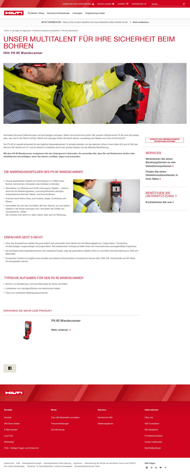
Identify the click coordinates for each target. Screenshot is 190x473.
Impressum (77, 463)
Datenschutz (9, 463)
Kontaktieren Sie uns (159, 202)
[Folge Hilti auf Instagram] (151, 467)
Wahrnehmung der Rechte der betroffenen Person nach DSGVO (110, 463)
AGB (18, 463)
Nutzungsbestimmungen (32, 463)
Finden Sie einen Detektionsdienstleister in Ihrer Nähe (162, 175)
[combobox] (168, 4)
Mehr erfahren (60, 329)
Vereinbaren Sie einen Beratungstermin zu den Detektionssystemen (161, 162)
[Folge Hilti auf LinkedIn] (156, 467)
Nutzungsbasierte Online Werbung (57, 463)
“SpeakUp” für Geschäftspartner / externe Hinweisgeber (49, 466)
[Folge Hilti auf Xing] (165, 467)
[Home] (14, 13)
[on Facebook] (9, 368)
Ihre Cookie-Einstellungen (14, 466)
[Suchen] (184, 4)
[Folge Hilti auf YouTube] (160, 467)
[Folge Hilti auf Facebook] (147, 467)
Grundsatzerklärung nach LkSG (87, 466)
